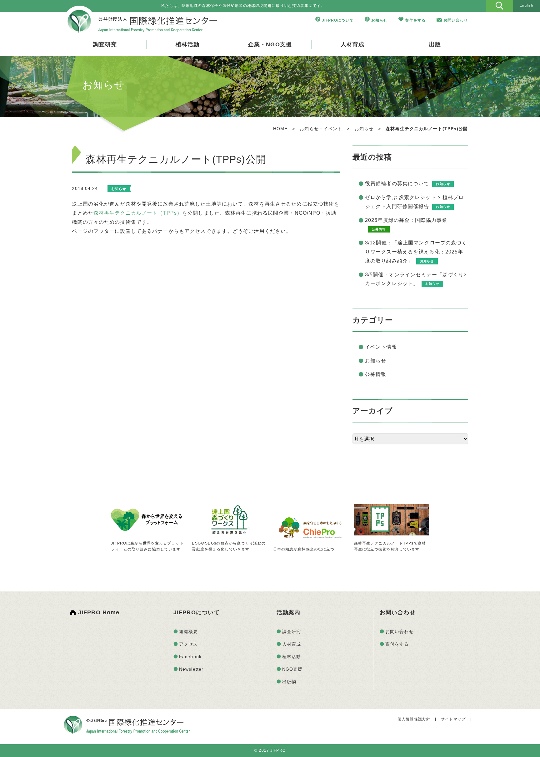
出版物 (289, 681)
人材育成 (352, 44)
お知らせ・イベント (321, 128)
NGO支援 (292, 669)
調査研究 (105, 44)
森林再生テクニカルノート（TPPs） (137, 213)
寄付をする (415, 20)
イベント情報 (381, 347)
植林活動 (187, 44)
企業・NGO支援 (270, 44)
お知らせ (379, 20)
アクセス (188, 644)
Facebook (190, 656)
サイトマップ (453, 719)
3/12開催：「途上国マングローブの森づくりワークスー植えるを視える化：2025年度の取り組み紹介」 (416, 251)
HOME (280, 128)
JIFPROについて (338, 20)
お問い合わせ (455, 20)
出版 (435, 44)
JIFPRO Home (98, 612)
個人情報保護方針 (414, 719)
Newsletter (191, 669)
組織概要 (188, 631)
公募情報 (375, 374)
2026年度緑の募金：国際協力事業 (406, 220)
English (526, 5)
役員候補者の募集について (397, 183)
